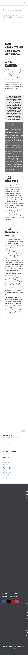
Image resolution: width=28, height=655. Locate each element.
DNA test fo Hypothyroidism (9, 442)
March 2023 (5, 460)
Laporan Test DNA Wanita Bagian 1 (11, 437)
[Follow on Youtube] (13, 601)
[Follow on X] (9, 601)
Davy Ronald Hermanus (9, 17)
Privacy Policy (17, 648)
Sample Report (6, 478)
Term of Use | (11, 648)
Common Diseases (7, 472)
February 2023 (6, 462)
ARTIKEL (5, 19)
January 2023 (5, 464)
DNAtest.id (13, 646)
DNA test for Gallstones (8, 439)
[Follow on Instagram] (17, 601)
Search (22, 431)
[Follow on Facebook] (4, 601)
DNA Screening (6, 474)
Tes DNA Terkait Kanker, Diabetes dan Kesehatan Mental (13, 16)
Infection (5, 476)
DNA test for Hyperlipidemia (9, 444)
